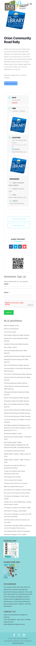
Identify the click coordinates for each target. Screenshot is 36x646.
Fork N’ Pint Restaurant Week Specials (16, 398)
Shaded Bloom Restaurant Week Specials (17, 356)
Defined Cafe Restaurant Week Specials (17, 413)
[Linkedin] (20, 247)
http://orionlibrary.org (19, 152)
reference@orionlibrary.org (17, 197)
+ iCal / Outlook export (18, 225)
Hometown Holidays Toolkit (13, 433)
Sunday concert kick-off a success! (16, 483)
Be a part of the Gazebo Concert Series (17, 493)
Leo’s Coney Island (10, 332)
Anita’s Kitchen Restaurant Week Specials (17, 410)
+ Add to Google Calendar (18, 219)
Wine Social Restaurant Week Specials (16, 365)
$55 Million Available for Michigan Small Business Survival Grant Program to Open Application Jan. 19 (17, 427)
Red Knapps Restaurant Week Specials (16, 335)
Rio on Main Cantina (10, 347)
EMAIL (7, 292)
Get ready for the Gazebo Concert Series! (18, 490)
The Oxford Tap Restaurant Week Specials (18, 374)
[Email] (24, 247)
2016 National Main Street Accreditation (17, 531)
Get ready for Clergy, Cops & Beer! (15, 511)
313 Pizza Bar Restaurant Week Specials (17, 416)
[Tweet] (16, 247)
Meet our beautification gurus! (14, 486)
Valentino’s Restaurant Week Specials (16, 344)
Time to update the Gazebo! (13, 480)
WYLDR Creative (18, 643)
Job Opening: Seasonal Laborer (14, 451)
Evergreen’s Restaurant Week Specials (16, 401)
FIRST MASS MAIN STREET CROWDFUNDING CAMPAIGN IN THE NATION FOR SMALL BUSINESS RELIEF (17, 445)
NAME (6, 284)
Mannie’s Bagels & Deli (11, 325)
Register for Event (11, 83)
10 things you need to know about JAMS (17, 507)
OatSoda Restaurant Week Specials (15, 383)
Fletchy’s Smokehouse (11, 329)
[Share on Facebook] (11, 247)
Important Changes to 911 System (15, 534)
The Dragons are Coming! (12, 477)
